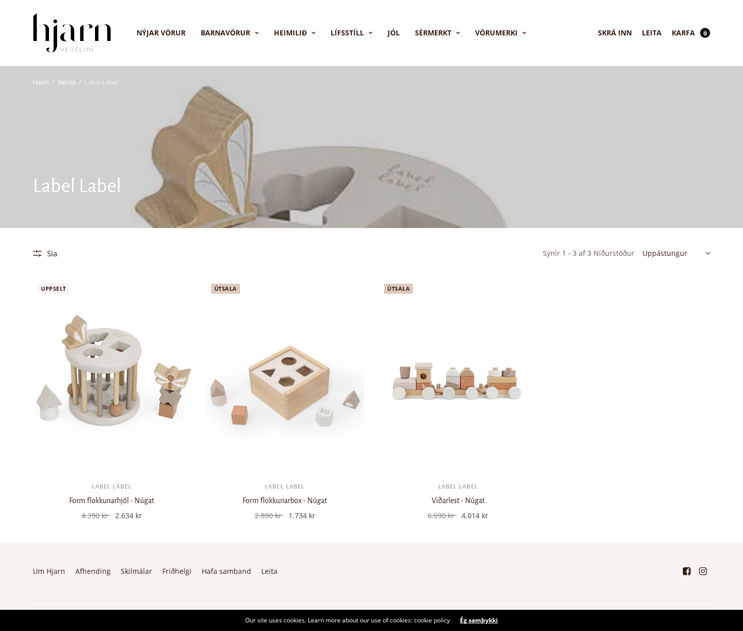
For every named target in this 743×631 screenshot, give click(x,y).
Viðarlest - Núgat (458, 501)
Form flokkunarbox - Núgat (285, 501)
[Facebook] (686, 571)
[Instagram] (703, 571)
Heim (41, 81)
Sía (52, 253)
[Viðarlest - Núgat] (458, 375)
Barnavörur (225, 32)
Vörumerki (496, 32)
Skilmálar (136, 571)
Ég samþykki (479, 620)
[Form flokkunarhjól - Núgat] (112, 375)
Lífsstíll (347, 32)
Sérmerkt (433, 32)
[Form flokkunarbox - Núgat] (285, 375)
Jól (394, 32)
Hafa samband (226, 571)
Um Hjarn (49, 571)
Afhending (93, 571)
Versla (67, 81)
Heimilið (290, 32)
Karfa (683, 32)
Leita (652, 32)
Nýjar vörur (160, 32)
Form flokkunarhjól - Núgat (111, 501)
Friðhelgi (177, 571)
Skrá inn (615, 32)
